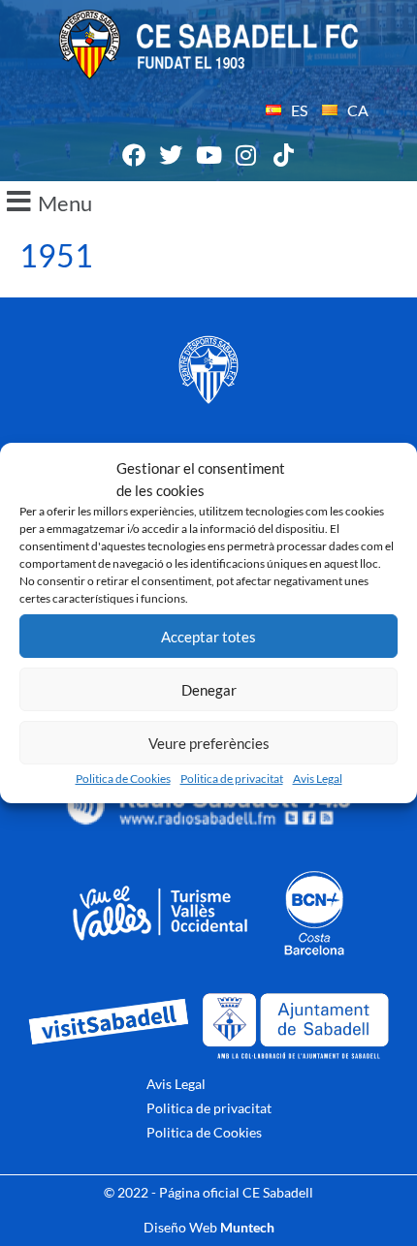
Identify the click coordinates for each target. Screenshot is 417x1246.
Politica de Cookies (123, 778)
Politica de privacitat (231, 778)
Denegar (209, 690)
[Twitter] (171, 155)
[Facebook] (133, 155)
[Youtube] (208, 155)
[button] (208, 201)
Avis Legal (317, 778)
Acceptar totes (208, 636)
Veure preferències (209, 743)
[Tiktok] (283, 155)
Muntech (247, 1227)
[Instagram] (246, 155)
